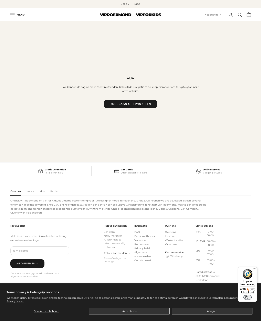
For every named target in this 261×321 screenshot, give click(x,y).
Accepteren (129, 311)
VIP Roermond (29, 200)
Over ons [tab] (15, 191)
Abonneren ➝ (27, 263)
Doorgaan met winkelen (130, 103)
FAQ (137, 232)
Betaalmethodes (144, 236)
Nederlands (211, 14)
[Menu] (254, 269)
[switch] (247, 297)
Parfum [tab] (54, 191)
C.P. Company (189, 208)
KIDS (137, 4)
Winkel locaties (174, 240)
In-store (170, 236)
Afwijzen (212, 311)
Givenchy (16, 212)
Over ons (170, 232)
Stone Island (149, 208)
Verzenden (140, 240)
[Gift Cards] (131, 171)
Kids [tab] (42, 191)
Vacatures (171, 244)
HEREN (125, 4)
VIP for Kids (50, 200)
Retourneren (142, 244)
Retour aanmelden (117, 253)
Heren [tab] (30, 191)
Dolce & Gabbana (168, 208)
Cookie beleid (142, 260)
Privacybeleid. (15, 301)
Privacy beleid (143, 248)
